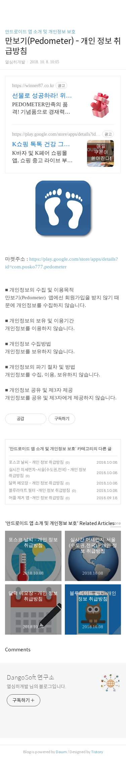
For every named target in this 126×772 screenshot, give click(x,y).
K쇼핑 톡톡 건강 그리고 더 (41, 144)
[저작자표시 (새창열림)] (78, 419)
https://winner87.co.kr (33, 85)
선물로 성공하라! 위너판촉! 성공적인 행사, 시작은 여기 (42, 96)
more (115, 523)
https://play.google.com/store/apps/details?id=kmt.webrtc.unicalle (56, 134)
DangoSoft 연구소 (30, 677)
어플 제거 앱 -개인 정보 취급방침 (36, 497)
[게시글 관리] (39, 419)
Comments (18, 650)
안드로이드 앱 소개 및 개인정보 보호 (40, 32)
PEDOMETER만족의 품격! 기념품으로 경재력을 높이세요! (41, 109)
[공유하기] (30, 419)
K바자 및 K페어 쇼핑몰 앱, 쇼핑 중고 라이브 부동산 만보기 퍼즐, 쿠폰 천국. (42, 157)
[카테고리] (8, 7)
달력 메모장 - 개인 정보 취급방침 (36, 483)
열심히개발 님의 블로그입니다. (36, 687)
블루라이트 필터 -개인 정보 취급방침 (39, 490)
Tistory (97, 752)
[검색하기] (117, 7)
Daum (61, 752)
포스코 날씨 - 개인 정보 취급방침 (36, 462)
